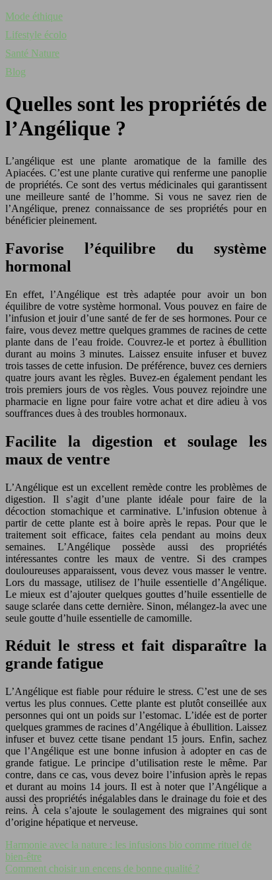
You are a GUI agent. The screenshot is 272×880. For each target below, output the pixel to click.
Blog (15, 71)
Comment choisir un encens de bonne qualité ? (102, 868)
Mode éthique (34, 16)
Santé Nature (32, 53)
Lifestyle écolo (36, 34)
